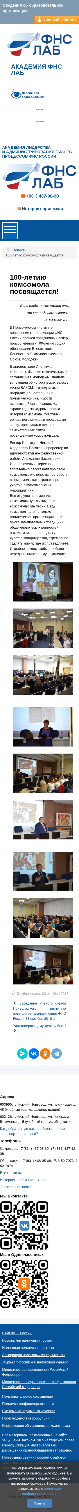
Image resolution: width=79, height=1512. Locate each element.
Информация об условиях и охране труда (36, 1425)
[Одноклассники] (45, 1053)
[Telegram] (56, 1053)
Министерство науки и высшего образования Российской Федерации (39, 1384)
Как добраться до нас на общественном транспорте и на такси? (32, 1131)
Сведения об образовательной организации (33, 7)
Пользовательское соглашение (27, 1396)
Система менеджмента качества (28, 1410)
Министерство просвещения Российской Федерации (35, 1372)
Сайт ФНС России (17, 1332)
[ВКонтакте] (34, 1053)
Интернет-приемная (40, 121)
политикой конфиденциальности (41, 1491)
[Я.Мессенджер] (22, 1053)
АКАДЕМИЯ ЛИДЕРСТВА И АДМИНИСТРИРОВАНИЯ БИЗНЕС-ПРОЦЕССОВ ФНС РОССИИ (37, 151)
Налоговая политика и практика (28, 1347)
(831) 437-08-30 (40, 109)
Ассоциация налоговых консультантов (33, 1354)
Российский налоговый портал (27, 1340)
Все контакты (11, 1172)
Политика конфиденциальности (28, 1403)
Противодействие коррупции (25, 1418)
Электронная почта (15, 1186)
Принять (40, 1503)
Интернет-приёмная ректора (23, 1179)
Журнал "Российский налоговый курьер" (35, 1362)
